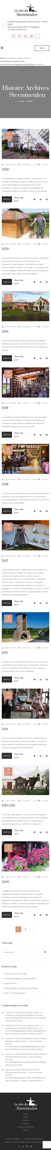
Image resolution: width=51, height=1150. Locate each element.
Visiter (25, 1117)
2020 (5, 170)
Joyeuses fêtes (10, 983)
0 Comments (26, 165)
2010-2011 (8, 806)
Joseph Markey (10, 165)
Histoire (29, 101)
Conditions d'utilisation (32, 1139)
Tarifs (42, 48)
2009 (5, 882)
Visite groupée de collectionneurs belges (21, 988)
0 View (35, 165)
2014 (5, 729)
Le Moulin (25, 1120)
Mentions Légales (13, 1139)
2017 (5, 561)
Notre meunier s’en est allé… (16, 973)
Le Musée (25, 1123)
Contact (25, 1130)
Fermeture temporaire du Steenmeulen (20, 978)
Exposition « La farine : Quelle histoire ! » (26, 1033)
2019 (5, 332)
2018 (5, 408)
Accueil (21, 101)
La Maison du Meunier (25, 1127)
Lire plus (7, 199)
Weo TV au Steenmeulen (15, 993)
